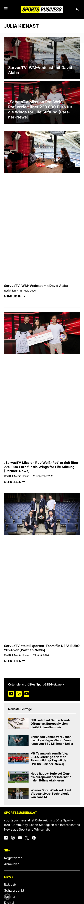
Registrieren (13, 858)
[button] (77, 9)
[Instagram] (19, 694)
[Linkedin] (11, 694)
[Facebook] (34, 838)
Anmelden (11, 864)
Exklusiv (10, 884)
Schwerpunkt (14, 890)
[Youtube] (26, 694)
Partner (9, 896)
